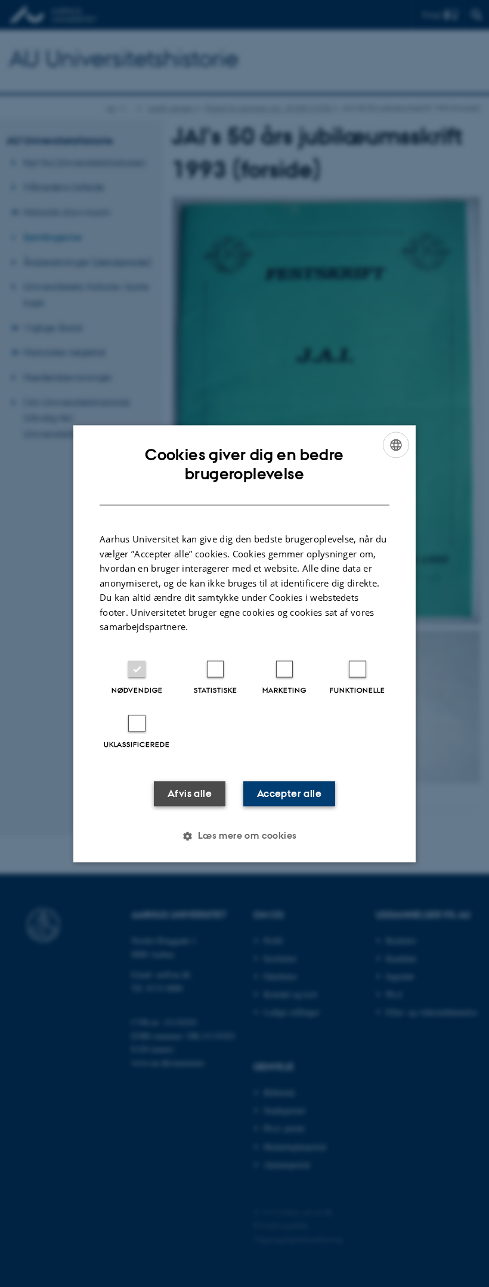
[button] (244, 836)
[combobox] (396, 445)
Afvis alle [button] (190, 793)
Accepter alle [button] (289, 793)
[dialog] (244, 643)
